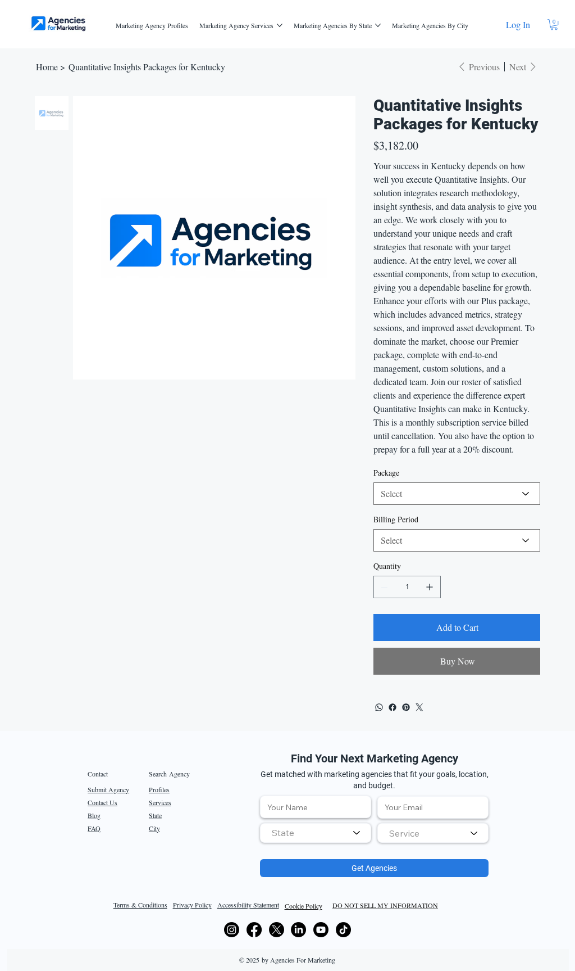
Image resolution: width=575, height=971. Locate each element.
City (154, 828)
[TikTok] (343, 929)
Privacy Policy (192, 904)
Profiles (159, 789)
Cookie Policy (303, 905)
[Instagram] (231, 929)
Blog (94, 815)
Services (160, 802)
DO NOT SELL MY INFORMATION (385, 905)
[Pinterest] (406, 707)
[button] (553, 24)
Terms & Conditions (140, 904)
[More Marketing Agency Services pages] (279, 25)
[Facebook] (392, 707)
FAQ (94, 828)
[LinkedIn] (298, 929)
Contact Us (102, 802)
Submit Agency (108, 789)
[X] (276, 929)
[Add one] (429, 587)
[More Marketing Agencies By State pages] (378, 25)
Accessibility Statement (248, 904)
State (155, 815)
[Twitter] (419, 707)
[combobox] (315, 833)
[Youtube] (320, 929)
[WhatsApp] (379, 707)
